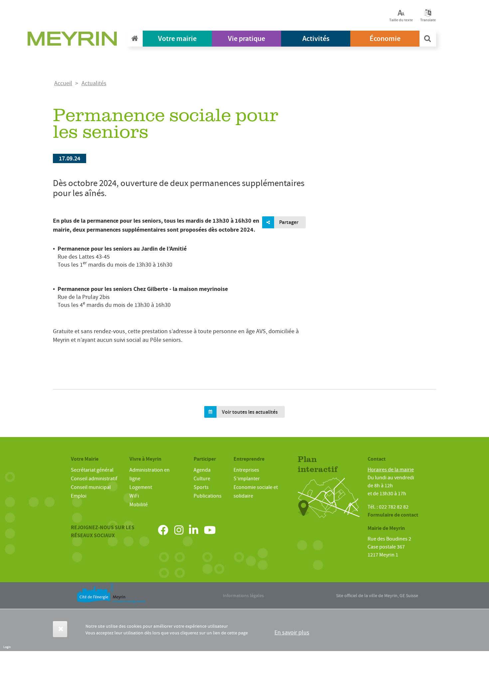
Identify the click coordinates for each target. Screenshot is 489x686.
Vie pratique (246, 38)
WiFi (134, 496)
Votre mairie (177, 38)
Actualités (94, 83)
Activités (315, 38)
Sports (201, 487)
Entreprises (246, 470)
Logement (140, 487)
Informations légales (243, 595)
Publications (208, 496)
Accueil (63, 83)
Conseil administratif (94, 478)
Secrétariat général (92, 470)
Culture (202, 478)
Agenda (202, 470)
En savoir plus (291, 632)
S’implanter (247, 478)
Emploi (78, 496)
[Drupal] (74, 40)
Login (7, 647)
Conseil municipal (91, 487)
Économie (385, 38)
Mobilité (138, 504)
